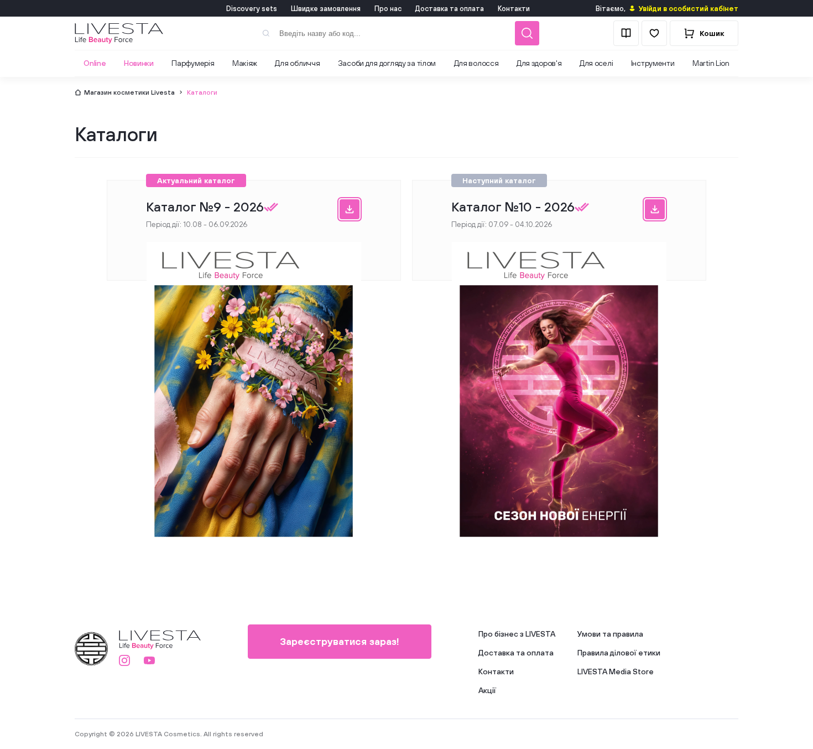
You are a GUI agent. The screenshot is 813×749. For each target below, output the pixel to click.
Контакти (514, 8)
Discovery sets (251, 8)
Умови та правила (610, 633)
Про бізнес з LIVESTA (516, 633)
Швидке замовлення (326, 8)
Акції (487, 690)
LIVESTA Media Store (615, 671)
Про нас (388, 8)
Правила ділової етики (618, 652)
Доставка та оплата (449, 8)
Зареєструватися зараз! (339, 641)
